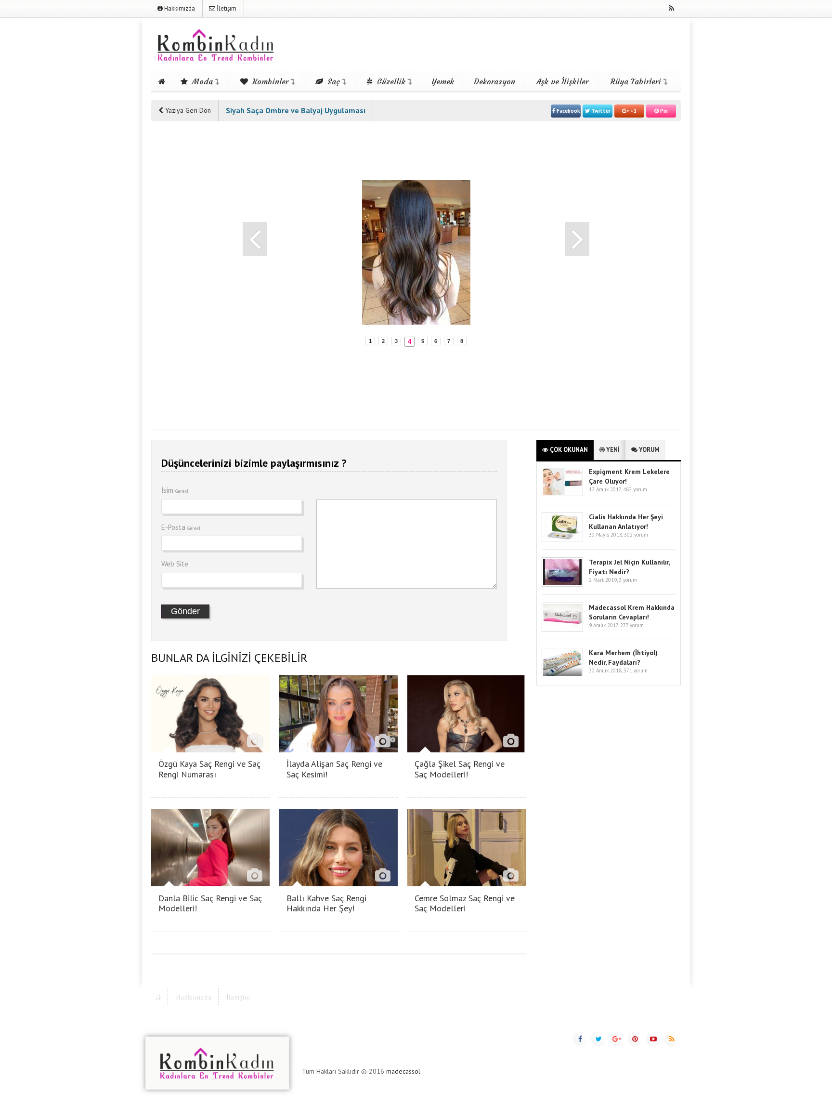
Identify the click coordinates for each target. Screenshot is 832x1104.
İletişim (225, 8)
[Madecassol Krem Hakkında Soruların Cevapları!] (562, 630)
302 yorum (636, 534)
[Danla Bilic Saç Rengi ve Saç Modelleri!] (210, 883)
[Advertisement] (189, 275)
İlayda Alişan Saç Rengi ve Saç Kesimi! (334, 769)
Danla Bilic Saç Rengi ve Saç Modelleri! (210, 903)
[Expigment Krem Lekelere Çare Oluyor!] (562, 494)
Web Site (174, 563)
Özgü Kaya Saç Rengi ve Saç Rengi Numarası (209, 769)
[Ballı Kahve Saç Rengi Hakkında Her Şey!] (338, 883)
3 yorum (628, 580)
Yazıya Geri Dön (187, 110)
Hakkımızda (179, 8)
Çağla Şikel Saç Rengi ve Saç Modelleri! (460, 769)
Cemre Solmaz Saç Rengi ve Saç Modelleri (465, 903)
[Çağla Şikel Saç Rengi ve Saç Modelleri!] (466, 749)
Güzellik (390, 81)
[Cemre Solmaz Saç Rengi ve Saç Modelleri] (466, 883)
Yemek (442, 81)
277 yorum (632, 625)
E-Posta (181, 527)
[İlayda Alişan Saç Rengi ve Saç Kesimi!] (338, 749)
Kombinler (269, 81)
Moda (201, 81)
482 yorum (635, 489)
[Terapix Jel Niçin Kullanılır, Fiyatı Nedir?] (562, 584)
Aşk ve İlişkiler (562, 81)
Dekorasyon (494, 81)
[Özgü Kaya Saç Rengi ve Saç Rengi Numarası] (210, 749)
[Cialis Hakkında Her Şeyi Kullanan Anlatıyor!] (562, 539)
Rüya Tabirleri (636, 81)
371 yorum (636, 670)
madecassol (403, 1071)
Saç (332, 81)
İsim (175, 490)
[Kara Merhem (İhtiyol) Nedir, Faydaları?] (562, 675)
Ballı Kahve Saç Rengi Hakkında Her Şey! (326, 903)
